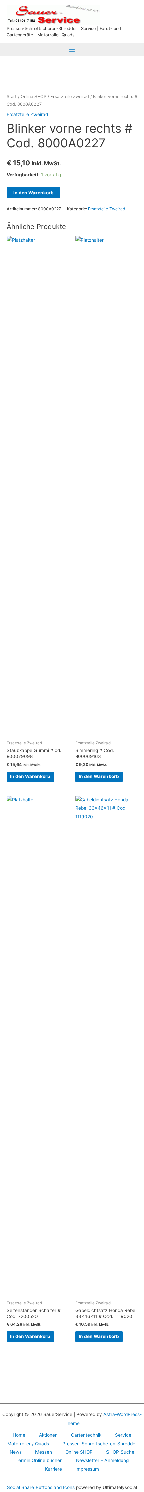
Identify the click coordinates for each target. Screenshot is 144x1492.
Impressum (87, 1469)
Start (12, 96)
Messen (43, 1452)
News (16, 1452)
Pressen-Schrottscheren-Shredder (99, 1443)
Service (123, 1435)
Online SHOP (33, 96)
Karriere (53, 1469)
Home (19, 1435)
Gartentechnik (86, 1435)
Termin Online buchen (39, 1460)
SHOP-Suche (120, 1452)
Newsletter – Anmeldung (102, 1460)
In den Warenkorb (33, 192)
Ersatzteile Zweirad (69, 96)
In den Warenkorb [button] (30, 776)
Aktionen (48, 1435)
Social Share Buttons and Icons (41, 1487)
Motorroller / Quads (28, 1443)
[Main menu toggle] (71, 49)
